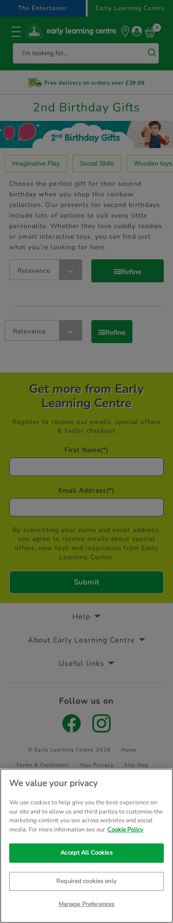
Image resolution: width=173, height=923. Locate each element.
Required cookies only (86, 881)
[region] (86, 845)
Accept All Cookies (86, 852)
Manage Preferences (86, 904)
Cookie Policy (125, 830)
